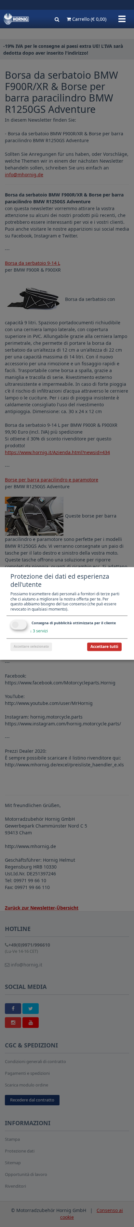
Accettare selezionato (31, 646)
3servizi (39, 631)
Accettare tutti (104, 647)
